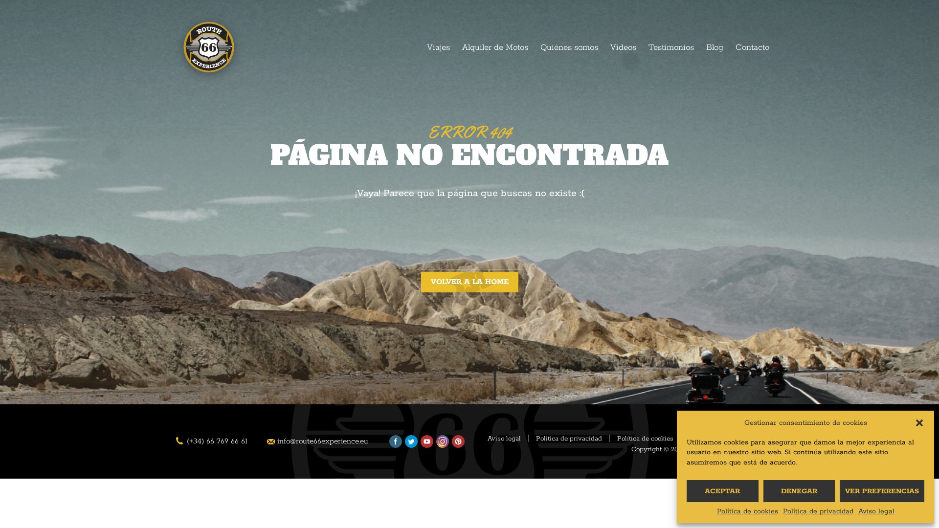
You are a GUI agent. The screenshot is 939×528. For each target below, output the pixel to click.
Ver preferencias (882, 491)
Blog (714, 47)
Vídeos (623, 47)
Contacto (752, 47)
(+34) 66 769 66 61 (217, 441)
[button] (919, 423)
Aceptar (722, 491)
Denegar (799, 491)
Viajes (438, 47)
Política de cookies (747, 511)
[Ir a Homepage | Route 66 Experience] (209, 50)
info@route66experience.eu (322, 441)
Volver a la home (470, 281)
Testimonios (671, 47)
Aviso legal (876, 511)
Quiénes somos (569, 47)
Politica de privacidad (569, 439)
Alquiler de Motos (495, 47)
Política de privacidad (818, 511)
